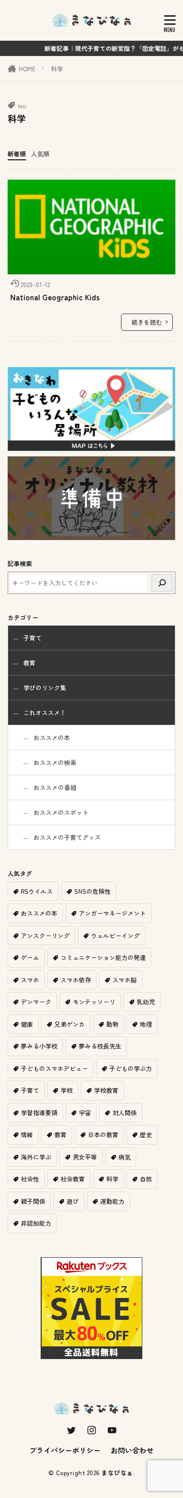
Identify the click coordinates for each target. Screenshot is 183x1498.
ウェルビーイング (115, 935)
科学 (57, 68)
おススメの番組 (55, 787)
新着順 (17, 153)
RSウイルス (37, 891)
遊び (73, 1201)
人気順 (40, 153)
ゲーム (30, 957)
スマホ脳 (124, 979)
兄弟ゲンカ (69, 1024)
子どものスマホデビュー (54, 1068)
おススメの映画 (55, 762)
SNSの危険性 (92, 891)
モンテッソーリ (94, 1001)
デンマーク (36, 1001)
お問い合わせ (132, 1450)
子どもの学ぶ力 (130, 1068)
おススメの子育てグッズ (67, 837)
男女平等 (85, 1156)
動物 (112, 1024)
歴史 (146, 1134)
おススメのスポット (61, 812)
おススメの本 (52, 737)
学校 (66, 1090)
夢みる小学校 (39, 1045)
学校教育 (106, 1090)
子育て (32, 637)
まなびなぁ (117, 1472)
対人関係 (124, 1112)
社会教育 (72, 1178)
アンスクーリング (45, 935)
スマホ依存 (75, 979)
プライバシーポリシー (65, 1450)
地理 (146, 1024)
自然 (146, 1178)
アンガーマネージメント (112, 913)
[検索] (162, 582)
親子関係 (33, 1201)
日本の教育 (103, 1134)
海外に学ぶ (36, 1156)
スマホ (30, 979)
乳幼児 (146, 1001)
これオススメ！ (44, 712)
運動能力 (112, 1201)
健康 (27, 1024)
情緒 (27, 1134)
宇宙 (85, 1112)
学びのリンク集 (44, 687)
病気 (124, 1156)
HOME (27, 68)
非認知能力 (36, 1223)
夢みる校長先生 (100, 1045)
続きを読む (147, 322)
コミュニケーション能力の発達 (103, 957)
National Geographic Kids (55, 297)
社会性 (30, 1178)
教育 (29, 662)
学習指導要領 (39, 1112)
